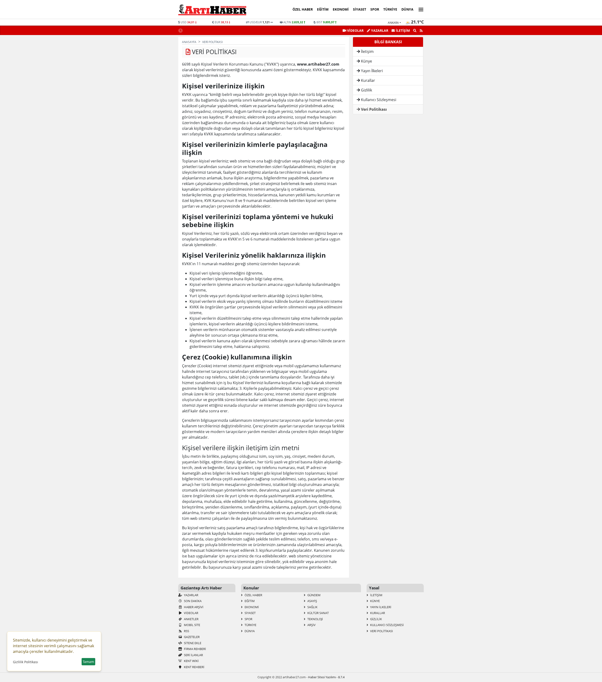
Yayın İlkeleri (371, 70)
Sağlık (312, 607)
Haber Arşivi (193, 607)
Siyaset (359, 9)
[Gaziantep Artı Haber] (212, 9)
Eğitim (323, 9)
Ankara (393, 23)
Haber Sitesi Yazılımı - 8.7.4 (326, 677)
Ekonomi (341, 9)
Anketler (190, 619)
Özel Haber (303, 9)
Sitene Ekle (192, 643)
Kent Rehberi (193, 667)
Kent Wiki (191, 661)
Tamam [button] (88, 661)
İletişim (367, 51)
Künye (366, 61)
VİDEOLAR (355, 30)
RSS (186, 631)
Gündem (314, 595)
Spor (374, 9)
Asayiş (312, 601)
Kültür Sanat (318, 613)
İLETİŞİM (402, 30)
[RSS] (421, 30)
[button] (419, 9)
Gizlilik (366, 90)
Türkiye (390, 9)
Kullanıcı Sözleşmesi (378, 99)
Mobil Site (191, 625)
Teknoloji (315, 619)
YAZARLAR (379, 30)
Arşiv (311, 625)
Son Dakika (192, 601)
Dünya (407, 9)
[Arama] (415, 30)
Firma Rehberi (194, 649)
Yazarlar (190, 595)
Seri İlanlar (193, 655)
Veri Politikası (373, 109)
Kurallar (367, 80)
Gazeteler (191, 637)
